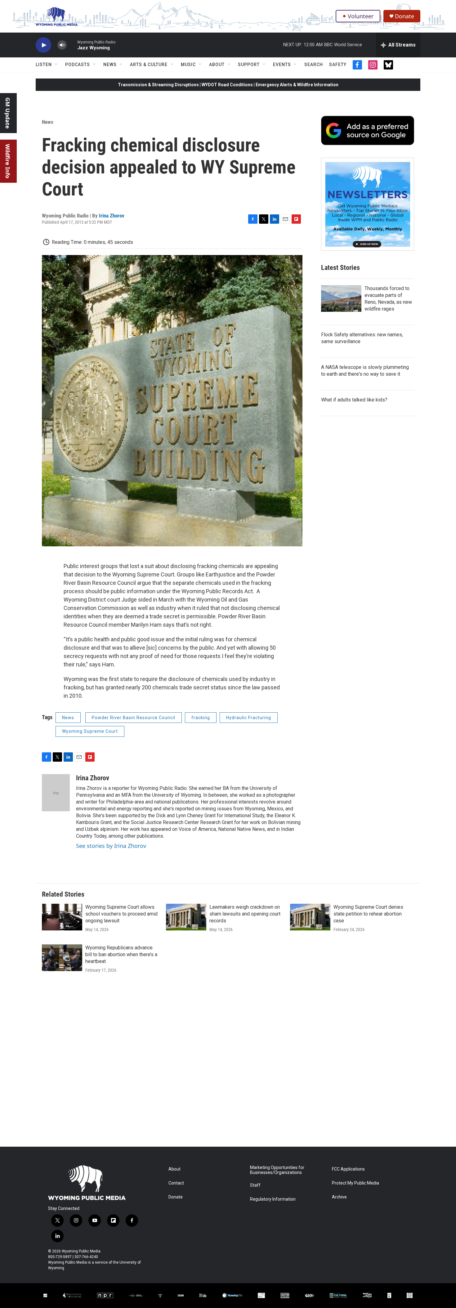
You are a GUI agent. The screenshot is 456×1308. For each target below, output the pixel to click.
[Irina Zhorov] (56, 792)
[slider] (72, 45)
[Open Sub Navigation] (56, 64)
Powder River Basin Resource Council (133, 717)
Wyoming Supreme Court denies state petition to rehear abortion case (368, 914)
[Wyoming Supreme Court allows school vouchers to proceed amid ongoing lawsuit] (62, 917)
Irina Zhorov (111, 216)
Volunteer (360, 16)
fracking (200, 717)
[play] (43, 45)
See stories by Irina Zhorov (111, 845)
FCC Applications (348, 1169)
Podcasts (77, 64)
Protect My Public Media (355, 1183)
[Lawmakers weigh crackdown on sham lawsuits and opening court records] (186, 917)
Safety (337, 64)
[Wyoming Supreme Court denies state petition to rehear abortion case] (310, 917)
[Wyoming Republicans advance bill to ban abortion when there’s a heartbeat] (62, 957)
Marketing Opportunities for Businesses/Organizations (277, 1170)
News (110, 64)
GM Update (7, 113)
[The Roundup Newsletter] (367, 204)
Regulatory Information (273, 1199)
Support (249, 64)
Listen (44, 64)
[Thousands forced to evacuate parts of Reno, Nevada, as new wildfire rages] (341, 298)
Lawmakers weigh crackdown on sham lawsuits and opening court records (244, 914)
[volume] (62, 45)
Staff (255, 1185)
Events (282, 64)
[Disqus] (228, 1062)
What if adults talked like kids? (354, 400)
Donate (404, 16)
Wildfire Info (7, 161)
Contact (176, 1183)
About (217, 64)
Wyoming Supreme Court (90, 731)
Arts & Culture (149, 64)
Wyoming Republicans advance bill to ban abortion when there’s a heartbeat (121, 954)
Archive (339, 1197)
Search (313, 64)
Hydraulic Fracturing (248, 717)
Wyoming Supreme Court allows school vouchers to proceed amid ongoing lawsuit (121, 914)
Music (188, 64)
